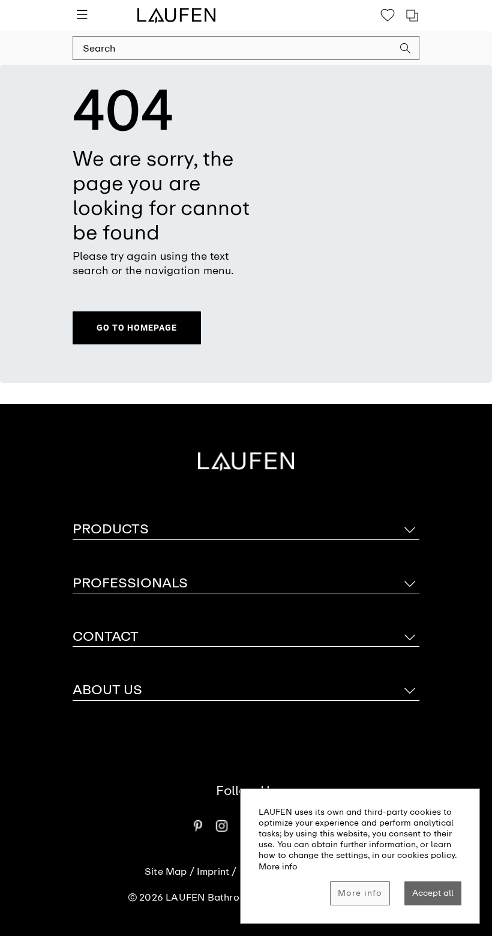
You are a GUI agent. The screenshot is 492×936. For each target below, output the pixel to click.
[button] (405, 49)
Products (111, 529)
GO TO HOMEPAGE (137, 327)
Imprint (213, 871)
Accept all (433, 893)
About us (107, 690)
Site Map (166, 871)
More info (360, 893)
